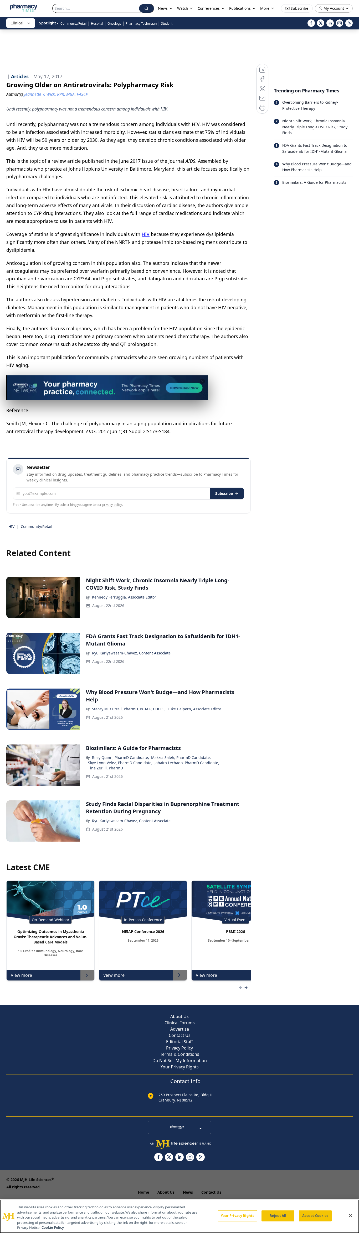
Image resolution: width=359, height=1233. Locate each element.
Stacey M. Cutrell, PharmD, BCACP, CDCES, (129, 708)
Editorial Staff (179, 1042)
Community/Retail (73, 23)
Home (143, 1192)
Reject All (278, 1215)
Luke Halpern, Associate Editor (194, 708)
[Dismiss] (202, 381)
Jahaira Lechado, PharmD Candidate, (187, 762)
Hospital (97, 23)
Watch (182, 8)
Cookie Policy (53, 1227)
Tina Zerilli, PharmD (105, 767)
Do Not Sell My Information (179, 1060)
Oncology (114, 23)
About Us (179, 1016)
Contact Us (180, 1035)
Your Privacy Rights (180, 1067)
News (188, 1192)
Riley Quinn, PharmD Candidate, (120, 757)
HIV (146, 234)
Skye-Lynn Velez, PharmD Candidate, (120, 762)
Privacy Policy (179, 1048)
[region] (179, 1216)
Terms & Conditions (179, 1054)
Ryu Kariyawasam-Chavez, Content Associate (131, 652)
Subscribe (224, 493)
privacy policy (112, 504)
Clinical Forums (180, 1023)
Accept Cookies (315, 1215)
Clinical (17, 22)
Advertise (179, 1029)
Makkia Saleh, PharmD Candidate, (181, 757)
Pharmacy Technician (141, 23)
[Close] (350, 1215)
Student (166, 23)
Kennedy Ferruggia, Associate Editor (124, 597)
